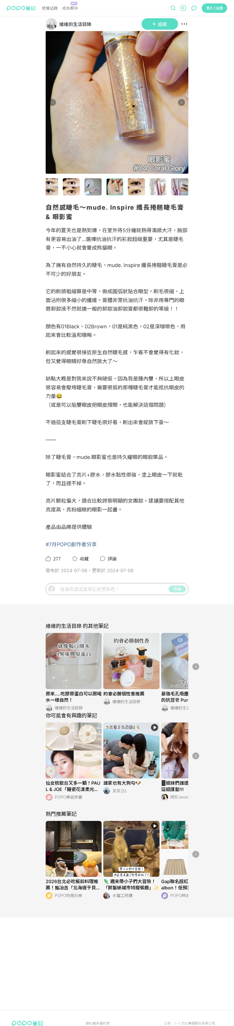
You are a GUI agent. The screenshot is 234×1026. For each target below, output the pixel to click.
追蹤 (162, 24)
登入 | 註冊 (214, 7)
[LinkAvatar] (52, 24)
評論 (177, 589)
